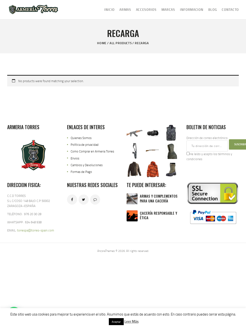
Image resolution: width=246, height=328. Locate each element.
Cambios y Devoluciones (87, 165)
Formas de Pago (81, 172)
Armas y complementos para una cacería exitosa (159, 201)
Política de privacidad (84, 144)
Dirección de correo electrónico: (207, 138)
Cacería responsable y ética (158, 215)
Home (101, 43)
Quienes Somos (81, 138)
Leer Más (131, 321)
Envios (75, 158)
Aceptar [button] (116, 321)
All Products (121, 43)
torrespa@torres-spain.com (35, 230)
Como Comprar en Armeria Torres (92, 151)
